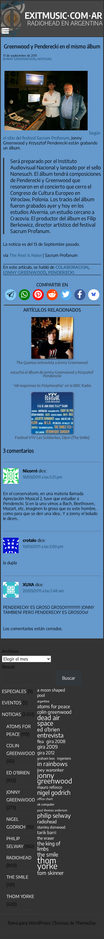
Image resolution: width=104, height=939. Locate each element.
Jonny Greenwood (19, 58)
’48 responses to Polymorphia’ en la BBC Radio (52, 385)
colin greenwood (54, 712)
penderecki (61, 272)
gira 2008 (55, 741)
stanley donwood (51, 827)
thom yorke (47, 863)
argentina (43, 701)
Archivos (10, 651)
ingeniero (64, 758)
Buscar (8, 666)
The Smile (17, 877)
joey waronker (50, 769)
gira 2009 (47, 746)
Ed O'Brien (18, 772)
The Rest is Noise (25, 255)
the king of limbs (48, 846)
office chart (45, 799)
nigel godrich (53, 792)
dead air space (48, 720)
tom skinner (50, 872)
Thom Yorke (20, 896)
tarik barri (46, 832)
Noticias (44, 58)
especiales (14, 691)
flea (40, 741)
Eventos (11, 702)
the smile (47, 854)
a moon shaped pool (51, 692)
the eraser (45, 837)
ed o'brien (48, 729)
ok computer (45, 804)
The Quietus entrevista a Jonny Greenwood (52, 362)
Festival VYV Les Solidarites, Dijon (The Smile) (52, 437)
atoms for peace (53, 706)
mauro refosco (49, 787)
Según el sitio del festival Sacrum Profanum (51, 135)
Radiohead (18, 857)
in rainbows (52, 763)
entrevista (50, 735)
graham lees (46, 758)
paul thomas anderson (52, 810)
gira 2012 (46, 752)
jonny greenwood (24, 272)
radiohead (47, 821)
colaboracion (71, 266)
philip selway (54, 815)
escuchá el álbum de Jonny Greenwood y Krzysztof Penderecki (52, 374)
